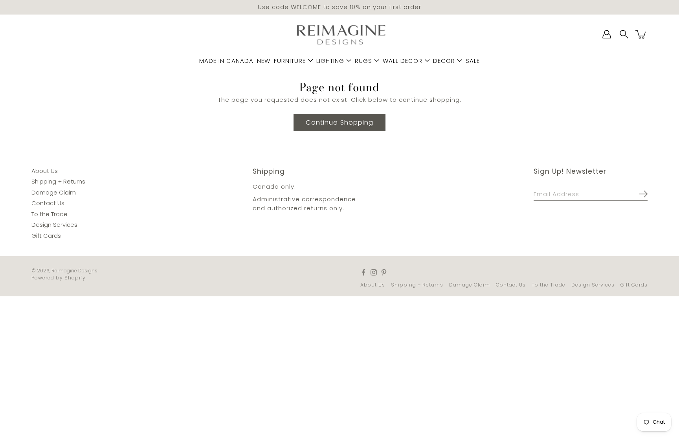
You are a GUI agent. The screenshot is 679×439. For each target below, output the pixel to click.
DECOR (444, 61)
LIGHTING (330, 61)
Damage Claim (53, 192)
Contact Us (47, 203)
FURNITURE (290, 61)
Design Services (54, 224)
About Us (44, 170)
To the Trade (49, 213)
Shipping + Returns (58, 181)
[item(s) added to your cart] (641, 34)
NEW (263, 61)
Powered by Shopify (58, 277)
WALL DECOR (402, 61)
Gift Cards (46, 235)
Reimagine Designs (74, 270)
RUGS (363, 61)
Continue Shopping (339, 122)
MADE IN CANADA (226, 61)
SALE (473, 61)
